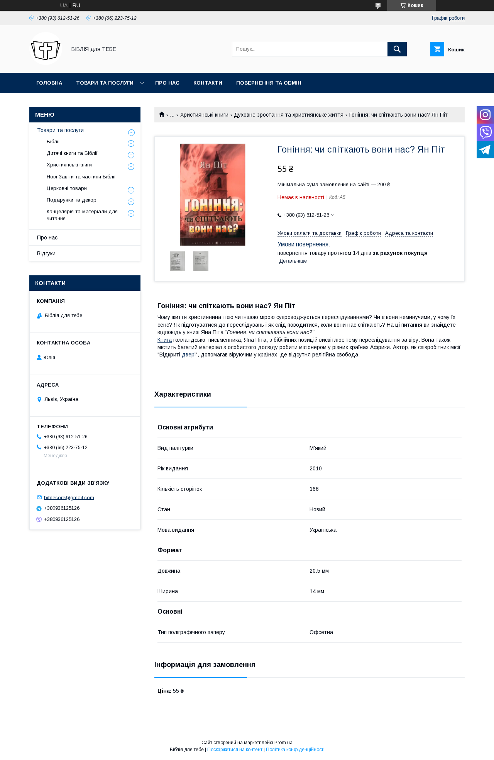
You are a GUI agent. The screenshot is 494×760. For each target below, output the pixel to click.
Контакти (207, 83)
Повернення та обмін (268, 83)
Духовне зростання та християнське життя (288, 115)
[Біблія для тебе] (45, 63)
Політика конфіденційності (295, 749)
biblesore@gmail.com (69, 497)
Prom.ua (283, 742)
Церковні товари (67, 188)
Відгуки (46, 253)
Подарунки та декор (71, 200)
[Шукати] (397, 49)
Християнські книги (204, 115)
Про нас (167, 83)
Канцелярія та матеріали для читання (82, 215)
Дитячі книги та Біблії (72, 153)
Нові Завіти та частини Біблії (81, 177)
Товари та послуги (105, 83)
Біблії (53, 141)
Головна (49, 83)
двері (189, 354)
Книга (164, 340)
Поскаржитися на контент (234, 749)
